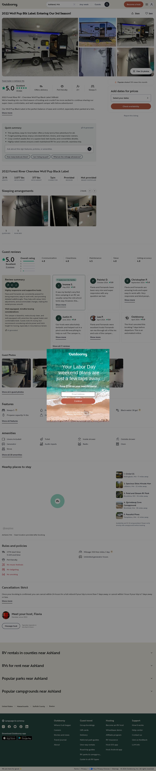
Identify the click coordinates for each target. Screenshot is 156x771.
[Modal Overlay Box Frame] (78, 385)
